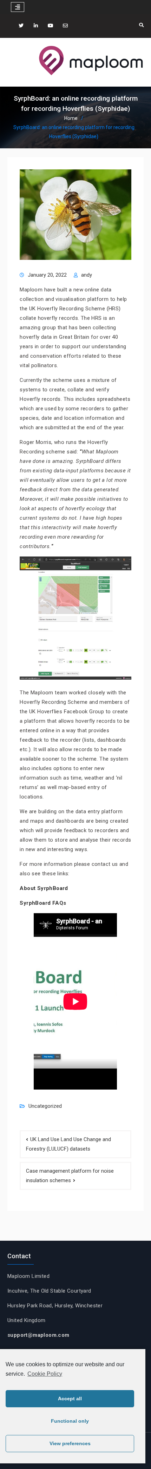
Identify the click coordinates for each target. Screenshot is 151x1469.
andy (86, 275)
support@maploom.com (38, 1335)
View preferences (70, 1443)
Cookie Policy (44, 1374)
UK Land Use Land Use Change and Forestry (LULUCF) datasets (68, 1144)
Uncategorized (45, 1106)
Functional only (70, 1421)
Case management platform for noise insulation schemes (70, 1176)
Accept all (70, 1398)
